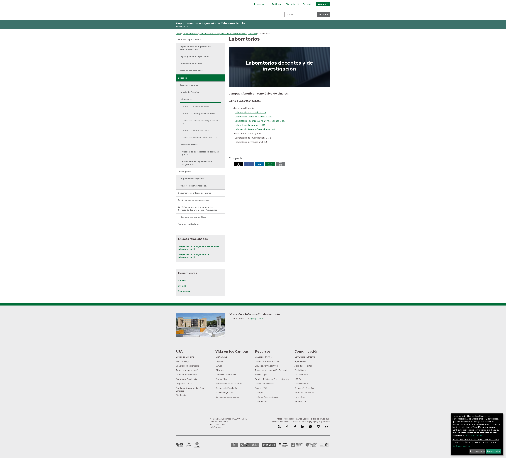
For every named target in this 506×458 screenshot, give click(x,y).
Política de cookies (280, 421)
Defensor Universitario (225, 375)
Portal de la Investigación (187, 370)
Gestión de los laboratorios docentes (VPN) (200, 153)
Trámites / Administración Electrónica (272, 370)
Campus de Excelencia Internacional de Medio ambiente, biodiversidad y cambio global (197, 445)
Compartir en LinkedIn (259, 164)
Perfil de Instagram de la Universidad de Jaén (318, 426)
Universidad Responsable (187, 366)
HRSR (234, 445)
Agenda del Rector (303, 366)
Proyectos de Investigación (193, 186)
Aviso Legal (302, 419)
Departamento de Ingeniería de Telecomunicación (211, 23)
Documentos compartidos (193, 217)
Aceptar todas (493, 451)
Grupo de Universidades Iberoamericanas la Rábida (311, 445)
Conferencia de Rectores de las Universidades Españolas (283, 445)
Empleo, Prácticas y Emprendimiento (272, 379)
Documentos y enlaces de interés (194, 193)
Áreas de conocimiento (191, 71)
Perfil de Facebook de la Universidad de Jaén (294, 426)
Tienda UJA (300, 397)
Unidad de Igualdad (224, 392)
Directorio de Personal (191, 63)
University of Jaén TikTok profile (286, 426)
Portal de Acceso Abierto (266, 397)
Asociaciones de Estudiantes (228, 383)
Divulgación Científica (304, 388)
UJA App (259, 392)
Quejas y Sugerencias (320, 421)
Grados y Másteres (189, 85)
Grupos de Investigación (192, 179)
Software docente (189, 145)
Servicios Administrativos (266, 366)
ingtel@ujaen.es (182, 26)
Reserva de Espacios (264, 383)
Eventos (182, 286)
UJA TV (298, 379)
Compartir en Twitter (238, 164)
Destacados (184, 291)
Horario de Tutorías (189, 92)
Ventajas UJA (300, 401)
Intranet (323, 4)
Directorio (290, 4)
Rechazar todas (477, 451)
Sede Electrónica (305, 4)
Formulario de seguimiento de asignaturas (197, 163)
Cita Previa (181, 395)
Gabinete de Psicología (226, 388)
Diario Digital (300, 370)
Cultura (218, 366)
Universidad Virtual (263, 357)
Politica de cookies (473, 435)
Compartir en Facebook (249, 164)
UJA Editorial (261, 401)
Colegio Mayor (222, 379)
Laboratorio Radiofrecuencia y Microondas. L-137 (201, 122)
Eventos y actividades (188, 224)
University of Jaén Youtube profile (279, 426)
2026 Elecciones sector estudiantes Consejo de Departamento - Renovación (198, 208)
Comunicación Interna (305, 357)
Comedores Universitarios (227, 397)
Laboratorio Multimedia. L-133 (195, 106)
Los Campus (221, 357)
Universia (269, 445)
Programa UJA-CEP (185, 383)
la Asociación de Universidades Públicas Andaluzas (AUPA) (297, 445)
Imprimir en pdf (280, 164)
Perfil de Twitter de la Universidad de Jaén (310, 426)
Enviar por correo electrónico (270, 164)
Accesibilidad (290, 419)
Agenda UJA (300, 361)
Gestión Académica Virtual (267, 361)
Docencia (182, 78)
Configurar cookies (461, 446)
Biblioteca (220, 370)
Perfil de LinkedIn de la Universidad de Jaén (302, 426)
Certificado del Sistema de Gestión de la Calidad (324, 444)
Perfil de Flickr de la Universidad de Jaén (326, 426)
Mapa (279, 419)
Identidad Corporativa (304, 392)
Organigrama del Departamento (195, 56)
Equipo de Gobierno (185, 357)
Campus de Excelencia (186, 379)
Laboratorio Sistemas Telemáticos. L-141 (200, 137)
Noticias (182, 280)
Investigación (184, 171)
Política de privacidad (319, 419)
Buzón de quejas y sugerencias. (193, 200)
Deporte (219, 361)
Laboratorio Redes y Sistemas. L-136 (198, 113)
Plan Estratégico (183, 361)
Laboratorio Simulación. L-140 (195, 130)
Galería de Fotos (302, 383)
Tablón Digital (261, 375)
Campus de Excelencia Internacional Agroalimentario (188, 445)
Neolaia (249, 445)
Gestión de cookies (300, 421)
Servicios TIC (261, 388)
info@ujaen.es (216, 427)
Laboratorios (186, 99)
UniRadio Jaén (301, 375)
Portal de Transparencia (186, 375)
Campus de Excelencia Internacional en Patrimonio (179, 445)
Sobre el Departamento (189, 39)
